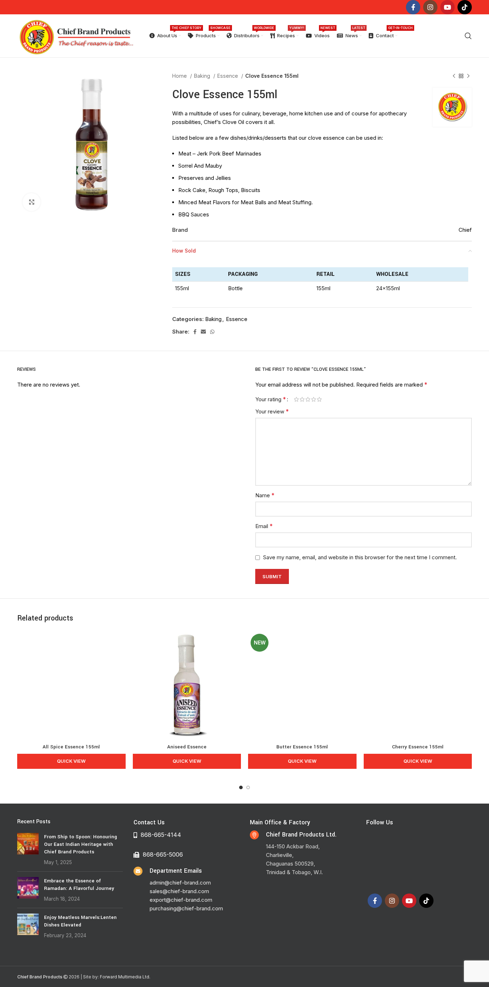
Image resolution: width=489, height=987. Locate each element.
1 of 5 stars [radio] (296, 399)
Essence (228, 76)
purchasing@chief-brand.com (186, 908)
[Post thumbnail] (28, 849)
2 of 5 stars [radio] (302, 399)
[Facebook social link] (413, 7)
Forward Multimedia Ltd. (125, 976)
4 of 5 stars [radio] (313, 399)
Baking (203, 76)
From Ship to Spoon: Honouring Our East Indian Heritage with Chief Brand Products (80, 844)
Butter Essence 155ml (302, 746)
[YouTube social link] (447, 7)
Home (180, 76)
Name (265, 495)
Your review (272, 411)
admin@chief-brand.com (180, 882)
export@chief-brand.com (181, 899)
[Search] (468, 36)
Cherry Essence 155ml (418, 746)
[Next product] (468, 76)
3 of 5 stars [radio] (308, 399)
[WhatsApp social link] (212, 331)
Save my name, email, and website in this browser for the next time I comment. (360, 557)
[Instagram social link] (430, 7)
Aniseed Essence (187, 746)
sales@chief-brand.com (179, 891)
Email (264, 526)
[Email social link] (203, 331)
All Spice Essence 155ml (71, 746)
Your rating (270, 399)
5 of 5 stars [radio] (319, 399)
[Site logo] (76, 35)
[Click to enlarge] (31, 202)
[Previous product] (453, 76)
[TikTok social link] (464, 7)
